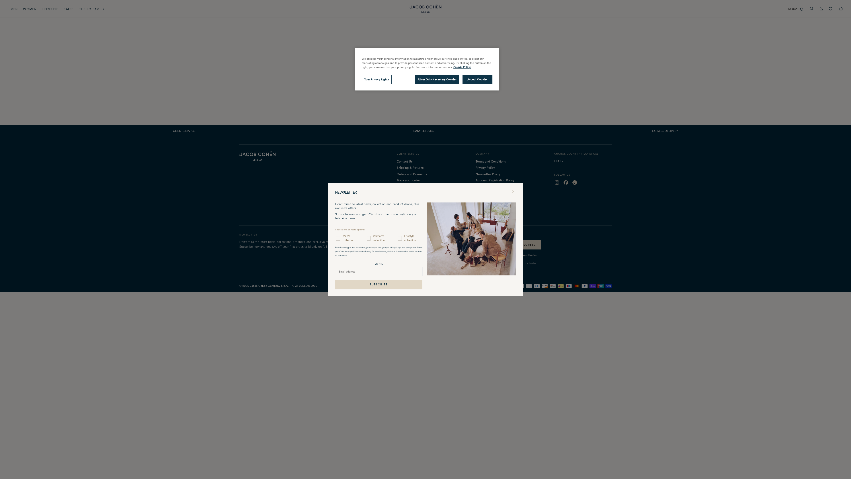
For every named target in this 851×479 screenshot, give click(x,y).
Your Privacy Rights (376, 79)
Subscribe (379, 284)
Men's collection (348, 238)
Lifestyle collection (410, 238)
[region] (427, 69)
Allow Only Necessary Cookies (437, 79)
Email (379, 263)
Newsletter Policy (362, 252)
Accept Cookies (477, 79)
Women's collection (379, 238)
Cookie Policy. (462, 67)
